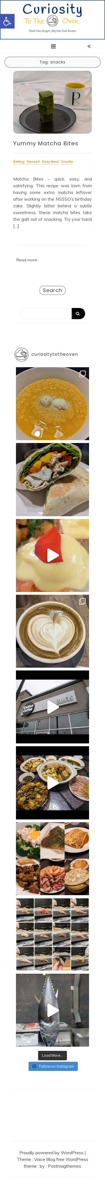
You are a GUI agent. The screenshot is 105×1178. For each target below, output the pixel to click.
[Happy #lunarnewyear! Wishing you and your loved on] (52, 782)
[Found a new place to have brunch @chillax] (52, 706)
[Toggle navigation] (53, 46)
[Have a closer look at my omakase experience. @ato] (52, 934)
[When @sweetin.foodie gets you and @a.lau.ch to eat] (52, 1010)
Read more (27, 259)
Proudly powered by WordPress (52, 1152)
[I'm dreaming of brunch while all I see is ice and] (52, 631)
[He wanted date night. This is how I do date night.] (52, 403)
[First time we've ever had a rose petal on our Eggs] (52, 555)
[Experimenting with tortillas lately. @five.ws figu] (52, 479)
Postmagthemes (64, 1166)
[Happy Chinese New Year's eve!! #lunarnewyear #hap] (52, 858)
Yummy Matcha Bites (45, 143)
